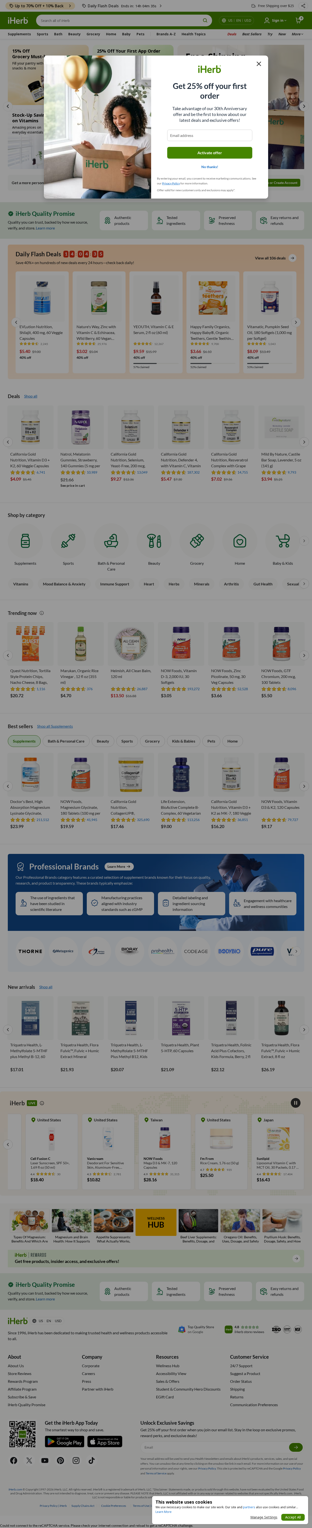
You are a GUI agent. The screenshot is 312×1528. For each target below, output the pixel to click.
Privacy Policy (171, 183)
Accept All (293, 1517)
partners (249, 1507)
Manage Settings (263, 1517)
